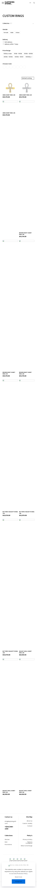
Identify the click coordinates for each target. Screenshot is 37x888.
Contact (29, 826)
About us (29, 821)
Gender (5, 29)
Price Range (6, 50)
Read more (18, 877)
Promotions (8, 844)
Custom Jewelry (27, 823)
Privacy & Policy (27, 839)
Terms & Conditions (29, 842)
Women (7, 839)
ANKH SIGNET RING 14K (9, 95)
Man (6, 842)
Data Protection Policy (20, 873)
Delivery (5, 39)
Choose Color (7, 64)
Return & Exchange (26, 846)
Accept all (18, 881)
